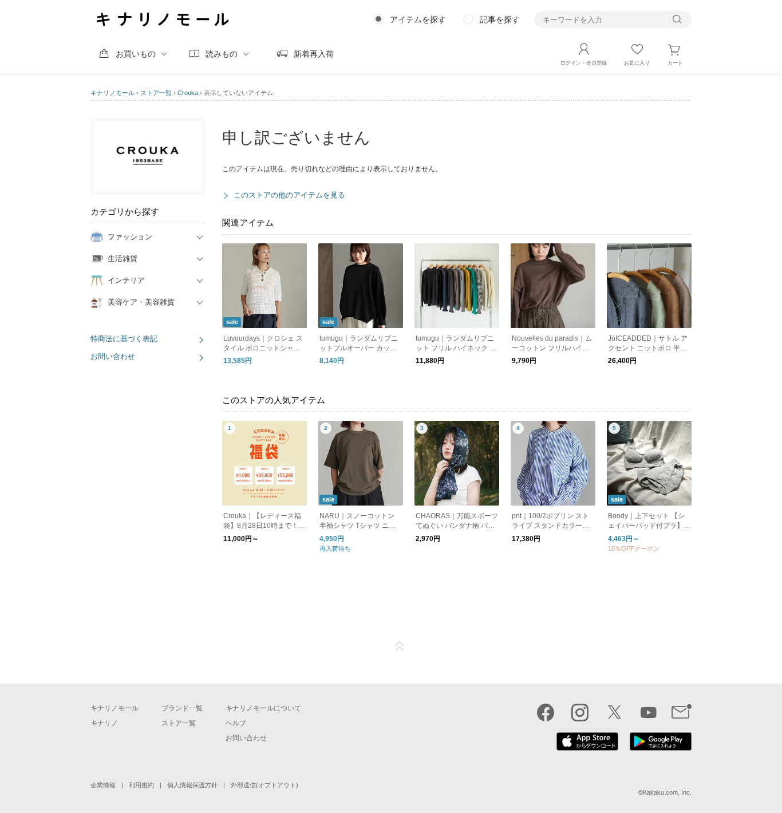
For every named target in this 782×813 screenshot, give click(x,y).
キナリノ (104, 723)
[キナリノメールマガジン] (682, 712)
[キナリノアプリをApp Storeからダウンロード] (587, 747)
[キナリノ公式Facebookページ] (545, 712)
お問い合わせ (112, 356)
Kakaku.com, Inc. (667, 792)
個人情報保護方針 (192, 785)
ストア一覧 (156, 92)
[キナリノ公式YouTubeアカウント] (648, 712)
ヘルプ (236, 723)
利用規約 (141, 785)
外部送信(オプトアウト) (264, 785)
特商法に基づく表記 (123, 338)
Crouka (187, 92)
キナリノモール (112, 92)
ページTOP (399, 646)
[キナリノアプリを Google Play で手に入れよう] (661, 747)
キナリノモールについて (263, 708)
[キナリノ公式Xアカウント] (614, 712)
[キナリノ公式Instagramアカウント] (579, 712)
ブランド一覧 (182, 708)
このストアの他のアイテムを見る (289, 195)
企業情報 (103, 785)
